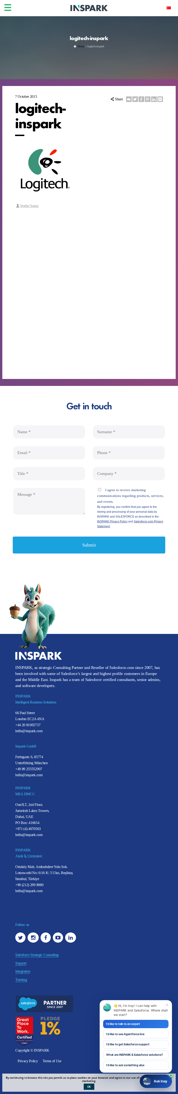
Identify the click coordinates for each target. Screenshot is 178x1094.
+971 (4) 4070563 (28, 829)
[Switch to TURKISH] (168, 8)
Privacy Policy (28, 1061)
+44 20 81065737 (27, 725)
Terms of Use (52, 1061)
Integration (22, 971)
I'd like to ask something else (125, 1065)
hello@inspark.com (29, 731)
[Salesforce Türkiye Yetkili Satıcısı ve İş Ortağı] (89, 8)
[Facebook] (141, 99)
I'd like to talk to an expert (123, 1024)
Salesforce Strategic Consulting (37, 955)
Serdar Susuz (29, 206)
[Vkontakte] (160, 99)
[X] (135, 99)
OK (89, 1087)
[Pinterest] (147, 99)
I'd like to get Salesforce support (127, 1044)
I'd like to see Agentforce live (125, 1034)
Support (20, 963)
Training (21, 980)
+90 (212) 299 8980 (29, 885)
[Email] (129, 99)
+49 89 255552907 (28, 769)
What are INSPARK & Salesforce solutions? (134, 1054)
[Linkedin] (154, 99)
